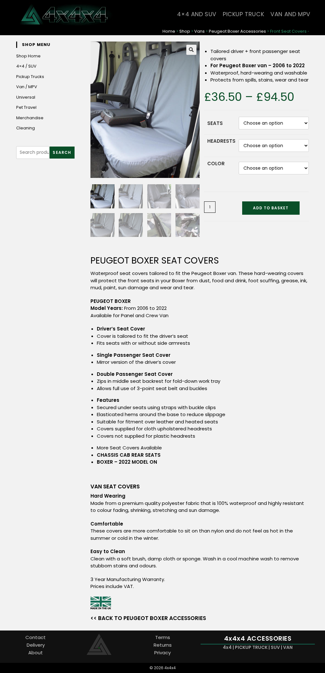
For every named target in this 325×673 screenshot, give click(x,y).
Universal (25, 97)
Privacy (162, 652)
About (35, 652)
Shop (184, 31)
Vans (199, 31)
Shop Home (28, 56)
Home (168, 31)
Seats (215, 123)
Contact (35, 637)
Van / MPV (26, 87)
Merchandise (29, 118)
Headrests (221, 141)
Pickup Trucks (30, 77)
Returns (163, 645)
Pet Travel (26, 107)
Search (62, 152)
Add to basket (271, 208)
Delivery (36, 645)
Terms (162, 637)
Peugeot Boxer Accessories (237, 31)
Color (216, 163)
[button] (191, 50)
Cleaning (25, 128)
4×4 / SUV (26, 66)
